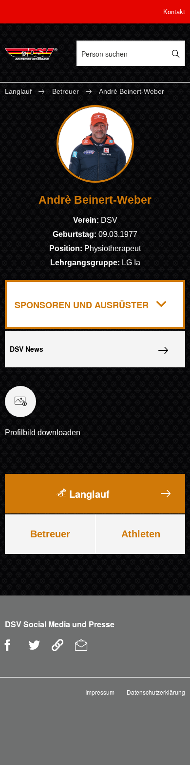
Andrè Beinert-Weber (131, 91)
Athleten (140, 534)
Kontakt (174, 11)
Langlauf (19, 91)
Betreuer (65, 91)
